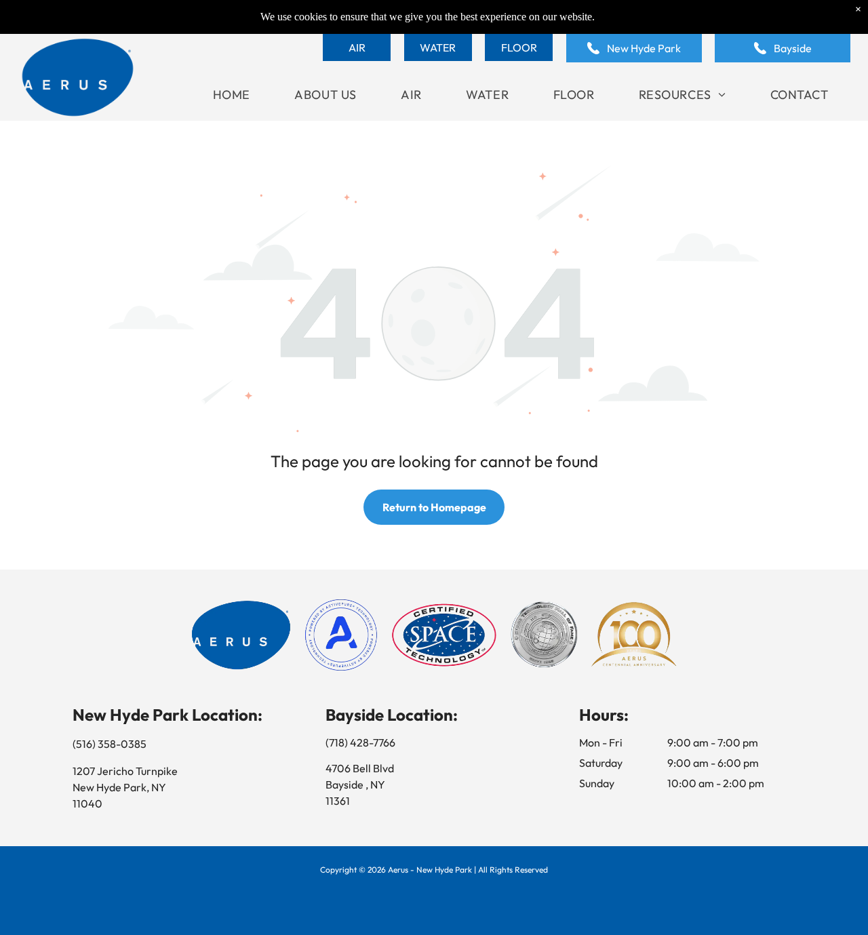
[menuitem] (232, 94)
